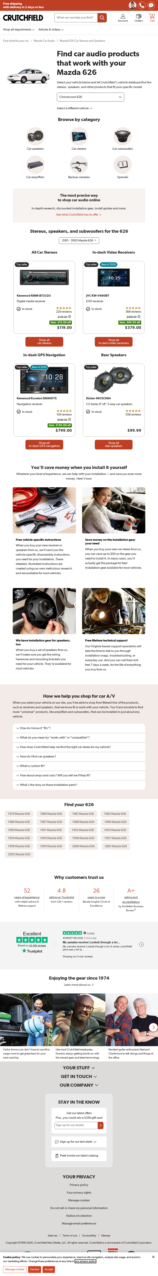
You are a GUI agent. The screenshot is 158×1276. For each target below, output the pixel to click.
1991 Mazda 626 (51, 830)
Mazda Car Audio (44, 40)
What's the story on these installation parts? (48, 785)
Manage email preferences (79, 1223)
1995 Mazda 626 (51, 838)
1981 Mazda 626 (83, 814)
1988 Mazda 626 (83, 822)
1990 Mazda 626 (19, 830)
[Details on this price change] (69, 317)
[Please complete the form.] (100, 1125)
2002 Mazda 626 (19, 854)
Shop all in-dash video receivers (113, 342)
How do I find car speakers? (38, 756)
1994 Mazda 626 (19, 838)
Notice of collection (79, 1216)
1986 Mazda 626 (19, 822)
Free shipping (23, 5)
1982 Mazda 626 (115, 814)
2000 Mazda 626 (83, 846)
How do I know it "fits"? (35, 728)
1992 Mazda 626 (83, 830)
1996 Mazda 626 (83, 838)
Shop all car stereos (44, 342)
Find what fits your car (16, 40)
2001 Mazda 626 (116, 846)
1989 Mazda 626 (115, 822)
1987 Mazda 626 (51, 822)
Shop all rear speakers (113, 445)
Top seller (21, 264)
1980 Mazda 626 (51, 814)
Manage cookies (79, 1200)
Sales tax (53, 1235)
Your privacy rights (79, 1192)
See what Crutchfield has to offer (77, 214)
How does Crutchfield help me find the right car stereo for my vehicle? (65, 747)
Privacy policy (79, 1185)
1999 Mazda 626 (51, 846)
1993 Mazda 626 (115, 830)
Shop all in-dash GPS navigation (44, 445)
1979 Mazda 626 (19, 814)
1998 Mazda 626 (19, 846)
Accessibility (89, 1235)
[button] (153, 1027)
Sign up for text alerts (76, 1141)
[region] (79, 1027)
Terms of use (70, 1235)
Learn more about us (77, 985)
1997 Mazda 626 (115, 838)
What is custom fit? (32, 766)
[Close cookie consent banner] (153, 1256)
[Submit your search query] (102, 17)
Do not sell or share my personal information (79, 1208)
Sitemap (105, 1235)
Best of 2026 (108, 264)
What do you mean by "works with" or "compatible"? (55, 737)
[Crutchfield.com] (23, 18)
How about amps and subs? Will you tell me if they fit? (55, 775)
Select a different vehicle (73, 108)
